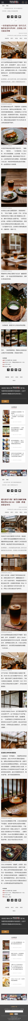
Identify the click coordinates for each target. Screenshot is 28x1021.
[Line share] (19, 17)
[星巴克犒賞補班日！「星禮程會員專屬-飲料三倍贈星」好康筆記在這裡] (14, 431)
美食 (7, 5)
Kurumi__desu (7, 366)
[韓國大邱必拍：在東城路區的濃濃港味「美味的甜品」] (14, 956)
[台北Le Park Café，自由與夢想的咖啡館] (14, 982)
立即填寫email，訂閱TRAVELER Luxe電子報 (14, 1009)
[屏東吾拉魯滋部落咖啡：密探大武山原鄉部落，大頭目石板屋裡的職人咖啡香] (14, 457)
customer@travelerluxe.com (14, 1019)
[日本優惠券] (14, 473)
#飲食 (25, 38)
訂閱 (5, 401)
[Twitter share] (12, 17)
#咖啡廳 (7, 38)
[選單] (2, 2)
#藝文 (21, 38)
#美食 (16, 38)
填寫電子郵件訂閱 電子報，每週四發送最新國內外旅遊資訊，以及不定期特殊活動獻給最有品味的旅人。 (13, 391)
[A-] (12, 20)
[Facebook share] (8, 17)
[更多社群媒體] (26, 2)
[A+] (15, 20)
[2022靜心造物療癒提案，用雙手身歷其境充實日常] (14, 945)
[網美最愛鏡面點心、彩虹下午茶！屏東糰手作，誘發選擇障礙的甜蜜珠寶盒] (14, 444)
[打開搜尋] (23, 2)
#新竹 (12, 38)
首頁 (3, 5)
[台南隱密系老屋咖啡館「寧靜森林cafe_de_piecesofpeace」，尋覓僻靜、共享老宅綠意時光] (14, 417)
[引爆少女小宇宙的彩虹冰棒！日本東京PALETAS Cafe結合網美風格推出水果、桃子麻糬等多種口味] (14, 969)
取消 (16, 1014)
